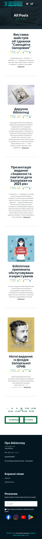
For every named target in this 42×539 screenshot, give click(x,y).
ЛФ (19, 51)
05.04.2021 (13, 279)
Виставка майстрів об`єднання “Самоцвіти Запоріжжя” (21, 41)
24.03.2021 (13, 187)
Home (17, 18)
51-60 (24, 411)
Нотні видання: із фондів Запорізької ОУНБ (21, 361)
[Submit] (35, 503)
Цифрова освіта (9, 482)
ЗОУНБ (9, 533)
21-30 (33, 408)
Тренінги (7, 478)
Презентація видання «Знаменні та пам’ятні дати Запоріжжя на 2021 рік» (21, 175)
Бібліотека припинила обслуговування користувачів (21, 271)
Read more (21, 66)
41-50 (17, 411)
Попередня (14, 420)
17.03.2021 (13, 51)
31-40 (10, 411)
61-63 (31, 411)
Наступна (28, 420)
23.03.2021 (13, 116)
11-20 (27, 408)
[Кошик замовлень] (31, 3)
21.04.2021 (13, 370)
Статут (26, 535)
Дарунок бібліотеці (21, 110)
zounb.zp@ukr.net (10, 446)
